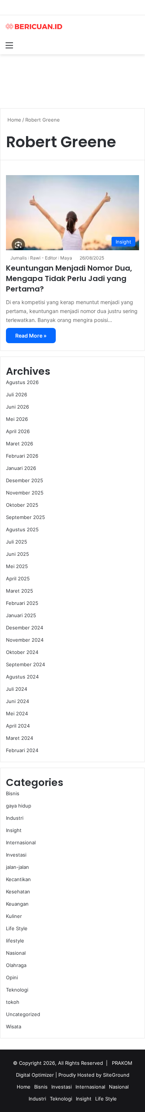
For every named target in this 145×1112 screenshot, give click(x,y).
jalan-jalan (17, 867)
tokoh (12, 1002)
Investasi (16, 855)
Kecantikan (18, 879)
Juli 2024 (16, 689)
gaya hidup (18, 806)
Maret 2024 (19, 738)
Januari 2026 (21, 468)
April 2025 (18, 578)
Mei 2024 (17, 713)
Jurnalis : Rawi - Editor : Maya (41, 258)
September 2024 (25, 664)
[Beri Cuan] (35, 26)
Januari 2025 (21, 615)
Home (13, 120)
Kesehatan (18, 892)
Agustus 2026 (22, 382)
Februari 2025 (22, 603)
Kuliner (14, 916)
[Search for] (135, 45)
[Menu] (9, 45)
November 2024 (25, 640)
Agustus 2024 (22, 677)
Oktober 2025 (22, 505)
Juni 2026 (17, 407)
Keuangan (17, 904)
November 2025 (25, 493)
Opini (12, 977)
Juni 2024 (17, 701)
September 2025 (25, 517)
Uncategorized (23, 1014)
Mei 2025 (17, 566)
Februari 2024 (22, 750)
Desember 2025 (24, 480)
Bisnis (12, 793)
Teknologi (17, 990)
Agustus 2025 (22, 529)
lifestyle (15, 941)
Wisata (13, 1026)
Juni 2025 (17, 554)
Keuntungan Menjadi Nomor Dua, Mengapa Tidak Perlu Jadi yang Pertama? (69, 278)
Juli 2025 (16, 542)
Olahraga (16, 965)
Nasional (16, 953)
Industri (14, 818)
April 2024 (18, 726)
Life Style (17, 928)
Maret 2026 (19, 444)
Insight (14, 830)
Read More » (30, 335)
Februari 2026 (22, 456)
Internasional (21, 842)
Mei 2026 (17, 419)
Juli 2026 (16, 394)
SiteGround (116, 1075)
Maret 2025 (19, 591)
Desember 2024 (24, 628)
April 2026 (18, 431)
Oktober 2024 (22, 652)
